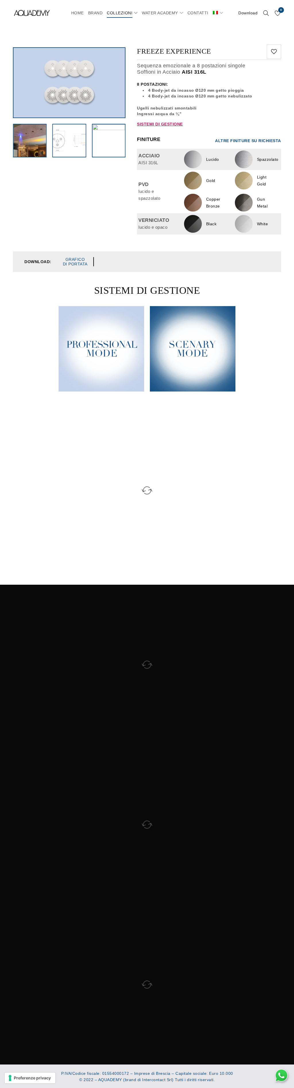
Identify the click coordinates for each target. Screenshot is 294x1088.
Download (248, 13)
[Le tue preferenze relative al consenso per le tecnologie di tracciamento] (30, 1078)
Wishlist (281, 10)
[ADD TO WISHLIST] (274, 51)
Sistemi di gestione (160, 124)
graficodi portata (75, 261)
